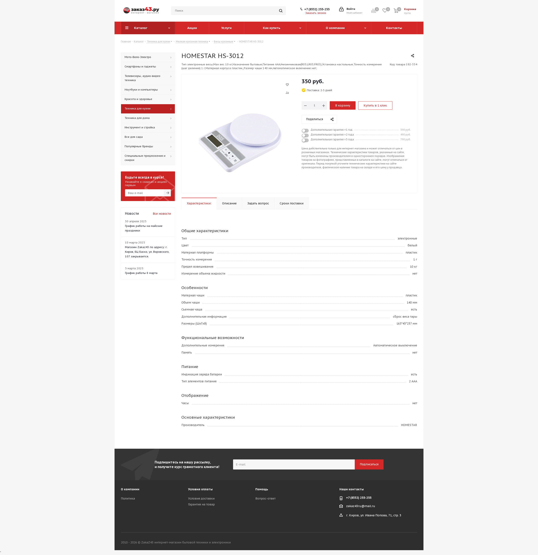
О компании (130, 489)
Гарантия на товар (201, 504)
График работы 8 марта (141, 273)
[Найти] (281, 11)
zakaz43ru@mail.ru (360, 506)
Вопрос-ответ (265, 498)
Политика (128, 498)
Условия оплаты (200, 489)
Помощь (261, 489)
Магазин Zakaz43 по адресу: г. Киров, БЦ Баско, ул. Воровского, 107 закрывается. (147, 251)
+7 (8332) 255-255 (317, 9)
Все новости (162, 214)
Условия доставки (201, 498)
